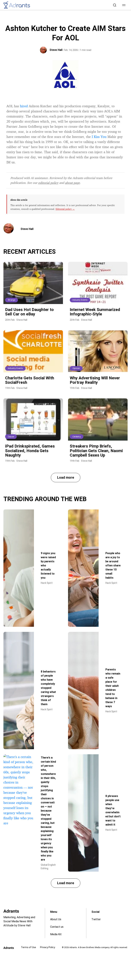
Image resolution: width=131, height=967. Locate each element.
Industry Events (80, 300)
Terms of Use (28, 947)
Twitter (96, 919)
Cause (11, 436)
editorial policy (48, 182)
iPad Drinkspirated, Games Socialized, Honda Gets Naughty (30, 451)
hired (24, 106)
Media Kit (56, 934)
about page (72, 182)
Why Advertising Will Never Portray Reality (95, 380)
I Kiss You (99, 136)
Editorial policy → (65, 208)
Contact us (56, 926)
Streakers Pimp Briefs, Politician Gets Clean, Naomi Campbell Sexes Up (96, 451)
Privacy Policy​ (47, 947)
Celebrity (76, 436)
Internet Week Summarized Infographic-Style (95, 311)
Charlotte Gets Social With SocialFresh (29, 380)
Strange (11, 300)
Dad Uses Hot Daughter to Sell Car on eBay (29, 311)
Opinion (76, 368)
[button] (124, 5)
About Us (55, 919)
